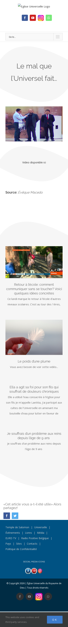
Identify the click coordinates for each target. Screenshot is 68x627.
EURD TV (10, 538)
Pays (8, 543)
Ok (54, 619)
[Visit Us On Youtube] (34, 571)
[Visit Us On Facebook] (28, 571)
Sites (19, 543)
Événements (12, 532)
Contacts (32, 543)
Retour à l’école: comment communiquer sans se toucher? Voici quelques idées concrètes (34, 289)
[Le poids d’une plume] (34, 337)
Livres (28, 532)
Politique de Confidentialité (21, 549)
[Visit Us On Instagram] (40, 571)
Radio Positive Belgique (35, 538)
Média (40, 532)
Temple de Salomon (17, 527)
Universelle (40, 527)
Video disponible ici (34, 162)
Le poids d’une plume (34, 361)
